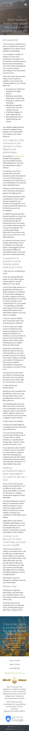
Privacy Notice (17, 726)
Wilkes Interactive (18, 729)
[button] (26, 4)
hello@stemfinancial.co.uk (14, 673)
